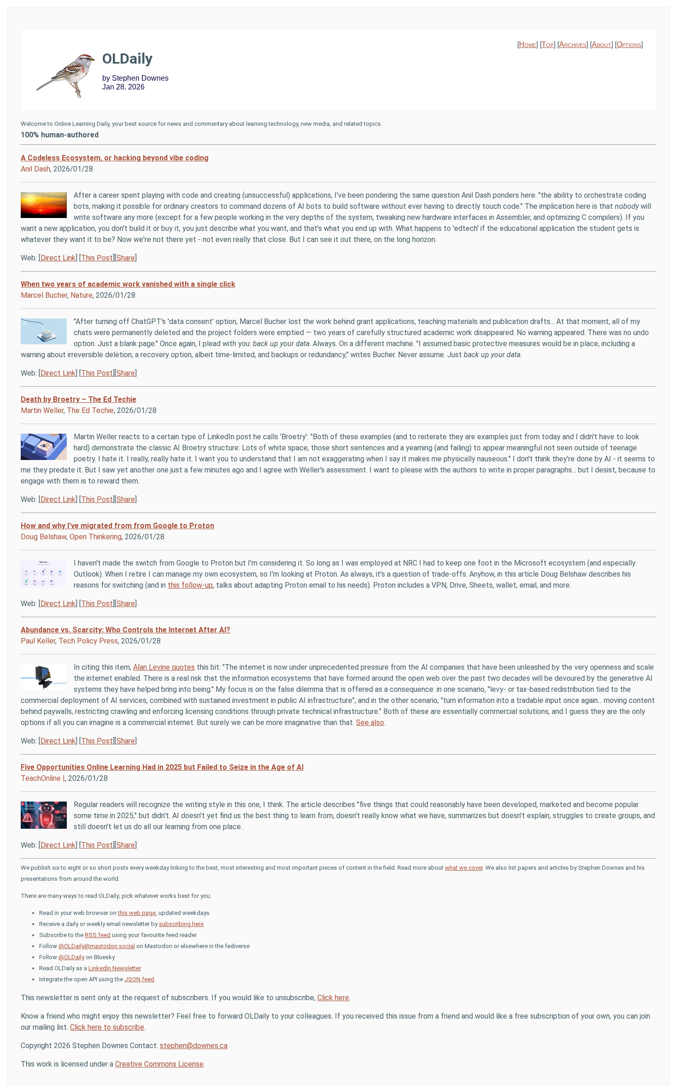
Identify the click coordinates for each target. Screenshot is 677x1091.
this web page (137, 912)
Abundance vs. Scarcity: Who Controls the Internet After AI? (125, 629)
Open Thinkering (96, 536)
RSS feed (98, 935)
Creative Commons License (159, 1064)
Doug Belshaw (43, 536)
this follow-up (190, 585)
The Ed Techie (90, 410)
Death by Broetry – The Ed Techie (78, 399)
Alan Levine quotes (164, 667)
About (601, 44)
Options (629, 44)
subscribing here (181, 923)
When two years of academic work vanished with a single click (128, 284)
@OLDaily (71, 957)
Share (126, 258)
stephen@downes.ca (194, 1045)
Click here (333, 997)
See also (370, 722)
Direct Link (58, 258)
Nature (81, 295)
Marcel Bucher (44, 295)
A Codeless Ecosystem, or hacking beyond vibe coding (115, 157)
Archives (572, 44)
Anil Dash (35, 169)
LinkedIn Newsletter (114, 968)
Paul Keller (38, 641)
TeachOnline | (43, 778)
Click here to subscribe (107, 1027)
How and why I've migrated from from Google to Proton (117, 525)
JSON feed (139, 979)
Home (527, 44)
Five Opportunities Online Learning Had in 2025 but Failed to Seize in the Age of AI (162, 767)
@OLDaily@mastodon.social (96, 946)
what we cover (464, 867)
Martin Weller (42, 410)
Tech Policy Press (88, 641)
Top (548, 44)
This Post (97, 258)
